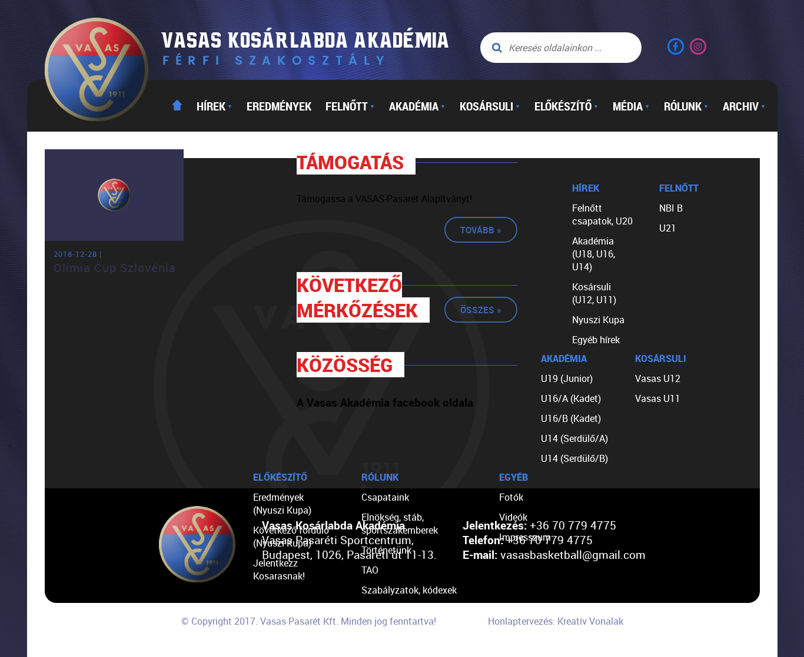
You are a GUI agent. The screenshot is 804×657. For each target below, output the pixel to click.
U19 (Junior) (567, 378)
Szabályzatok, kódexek (409, 590)
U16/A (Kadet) (571, 398)
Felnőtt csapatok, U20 (602, 214)
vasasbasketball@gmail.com (573, 554)
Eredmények (279, 106)
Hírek (214, 106)
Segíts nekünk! (392, 649)
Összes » (480, 310)
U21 (667, 228)
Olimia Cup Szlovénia (115, 268)
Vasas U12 (657, 378)
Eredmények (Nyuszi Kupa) (282, 504)
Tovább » (480, 230)
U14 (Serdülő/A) (574, 438)
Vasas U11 (657, 398)
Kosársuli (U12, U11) (594, 293)
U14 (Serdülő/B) (574, 458)
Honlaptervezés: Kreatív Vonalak (555, 621)
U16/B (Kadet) (571, 418)
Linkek (374, 630)
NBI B (671, 208)
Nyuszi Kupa (598, 319)
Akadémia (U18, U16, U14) (593, 253)
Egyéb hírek (596, 339)
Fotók (511, 497)
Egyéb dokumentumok (408, 610)
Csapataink (385, 497)
